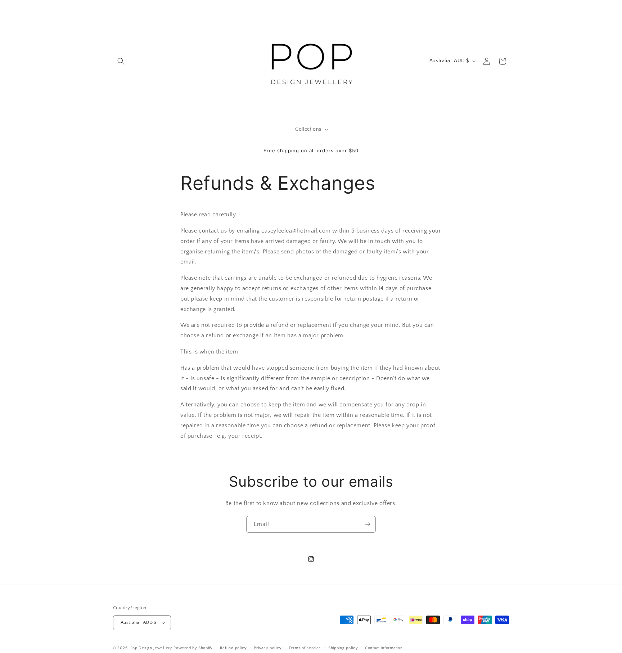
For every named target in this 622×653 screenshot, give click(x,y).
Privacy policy (267, 647)
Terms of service (305, 647)
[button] (121, 61)
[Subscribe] (367, 524)
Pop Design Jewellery (152, 648)
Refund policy (233, 647)
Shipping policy (343, 647)
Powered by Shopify (193, 648)
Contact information (383, 647)
